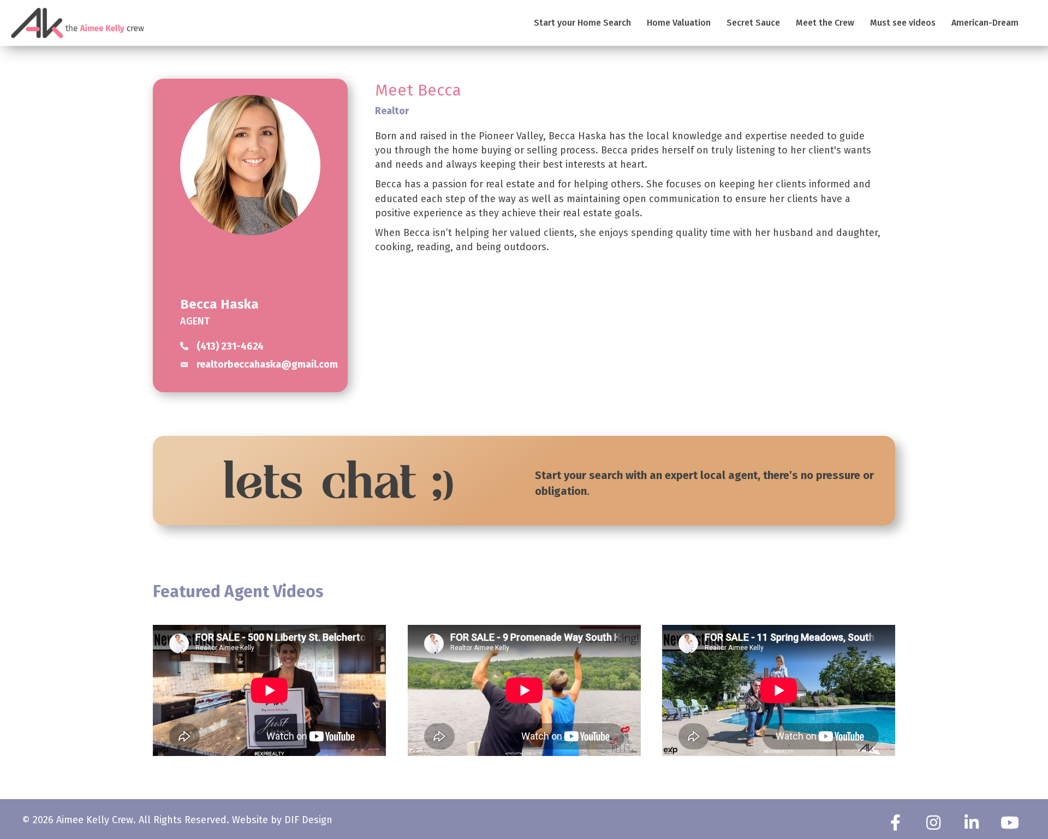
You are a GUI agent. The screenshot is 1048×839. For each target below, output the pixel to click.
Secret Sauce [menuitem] (753, 22)
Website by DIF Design (282, 820)
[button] (895, 822)
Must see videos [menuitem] (903, 22)
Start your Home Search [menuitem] (582, 22)
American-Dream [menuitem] (985, 22)
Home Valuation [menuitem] (679, 22)
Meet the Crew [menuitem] (825, 22)
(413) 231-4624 (230, 346)
